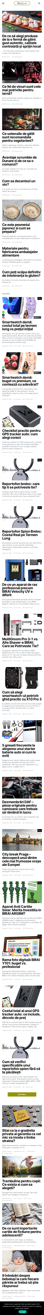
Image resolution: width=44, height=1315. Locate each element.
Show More (22, 1094)
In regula (23, 1312)
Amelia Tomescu (7, 1151)
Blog (39, 298)
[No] (41, 1308)
